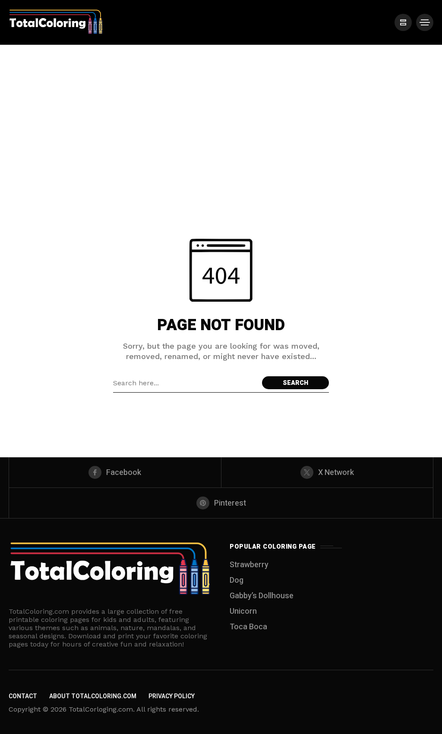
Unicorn (243, 611)
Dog (236, 580)
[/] (403, 22)
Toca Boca (248, 627)
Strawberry (249, 565)
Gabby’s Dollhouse (262, 596)
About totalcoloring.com (92, 696)
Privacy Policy (171, 696)
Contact (23, 696)
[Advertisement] (221, 109)
